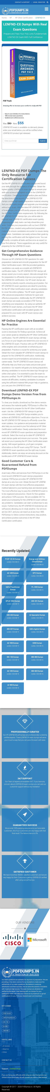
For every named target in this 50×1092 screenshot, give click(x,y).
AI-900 (5, 1026)
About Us (6, 1049)
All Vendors (6, 1046)
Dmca (5, 1052)
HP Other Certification (24, 18)
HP (11, 18)
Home (4, 18)
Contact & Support (22, 2)
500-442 (6, 1030)
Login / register (39, 2)
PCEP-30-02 (7, 1013)
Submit (42, 141)
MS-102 (5, 1022)
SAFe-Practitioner (9, 1018)
